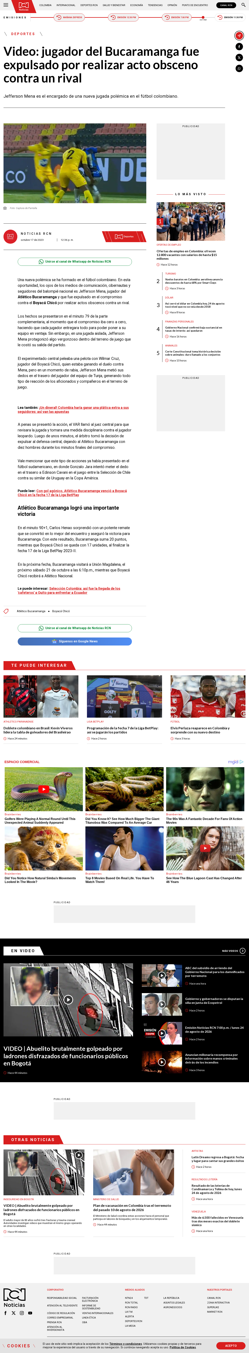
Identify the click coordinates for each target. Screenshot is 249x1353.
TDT (146, 1297)
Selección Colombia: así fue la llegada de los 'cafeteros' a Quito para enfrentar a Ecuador (69, 590)
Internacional (66, 5)
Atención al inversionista (55, 1328)
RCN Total (131, 1302)
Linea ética (89, 1317)
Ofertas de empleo (169, 245)
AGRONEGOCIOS (172, 1307)
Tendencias (155, 5)
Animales (171, 345)
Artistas (197, 1150)
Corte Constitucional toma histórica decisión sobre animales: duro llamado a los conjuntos (193, 353)
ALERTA (129, 1316)
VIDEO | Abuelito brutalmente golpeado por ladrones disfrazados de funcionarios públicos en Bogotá (66, 1056)
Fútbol (175, 721)
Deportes (23, 34)
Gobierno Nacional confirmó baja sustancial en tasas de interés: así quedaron (193, 329)
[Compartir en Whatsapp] (239, 68)
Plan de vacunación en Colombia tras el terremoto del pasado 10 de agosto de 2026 (132, 1207)
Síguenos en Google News (78, 641)
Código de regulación (61, 1313)
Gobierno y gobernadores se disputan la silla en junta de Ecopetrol (214, 1000)
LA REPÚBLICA (171, 1297)
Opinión (172, 5)
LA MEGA (130, 1325)
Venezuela (199, 1211)
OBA (84, 1322)
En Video (23, 950)
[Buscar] (243, 5)
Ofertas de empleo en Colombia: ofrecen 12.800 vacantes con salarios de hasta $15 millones (187, 254)
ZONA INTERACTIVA (218, 1302)
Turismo (170, 273)
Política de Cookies (183, 1347)
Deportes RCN (89, 5)
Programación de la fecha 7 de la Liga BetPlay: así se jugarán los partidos (122, 730)
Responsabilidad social (62, 1297)
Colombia (45, 5)
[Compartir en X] (239, 57)
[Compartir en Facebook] (239, 46)
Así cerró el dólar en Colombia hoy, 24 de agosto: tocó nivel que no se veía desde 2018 (195, 305)
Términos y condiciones (125, 1343)
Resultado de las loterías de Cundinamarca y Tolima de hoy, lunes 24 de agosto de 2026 (217, 1189)
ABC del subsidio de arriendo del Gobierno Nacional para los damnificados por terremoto (215, 971)
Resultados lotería (204, 1179)
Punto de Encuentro (195, 5)
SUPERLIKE (213, 1307)
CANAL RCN (226, 5)
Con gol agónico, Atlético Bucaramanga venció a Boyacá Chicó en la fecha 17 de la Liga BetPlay (72, 493)
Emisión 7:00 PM (180, 17)
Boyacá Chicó (61, 611)
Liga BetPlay (95, 721)
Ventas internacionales (97, 1313)
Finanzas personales (179, 321)
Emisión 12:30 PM (126, 17)
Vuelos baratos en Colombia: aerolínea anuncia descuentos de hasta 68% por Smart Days (194, 281)
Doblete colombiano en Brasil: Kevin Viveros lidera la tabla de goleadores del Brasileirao (38, 730)
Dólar (169, 297)
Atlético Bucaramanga (31, 611)
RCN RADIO (131, 1307)
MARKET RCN (214, 1311)
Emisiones (15, 17)
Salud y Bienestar (114, 5)
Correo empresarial (60, 1317)
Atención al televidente (62, 1305)
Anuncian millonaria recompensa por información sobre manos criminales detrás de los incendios (211, 1058)
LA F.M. (129, 1311)
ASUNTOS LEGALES (174, 1302)
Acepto (231, 1345)
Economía (136, 5)
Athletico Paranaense (18, 721)
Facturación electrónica (90, 1299)
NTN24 (129, 1297)
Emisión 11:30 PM (233, 17)
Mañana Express (72, 17)
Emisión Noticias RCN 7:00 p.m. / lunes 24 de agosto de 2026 (214, 1029)
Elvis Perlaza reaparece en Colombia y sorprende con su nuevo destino (200, 730)
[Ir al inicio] (24, 6)
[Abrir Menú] (6, 5)
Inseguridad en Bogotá (19, 1199)
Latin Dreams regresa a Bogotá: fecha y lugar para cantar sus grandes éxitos (218, 1159)
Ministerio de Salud (106, 1199)
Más (230, 950)
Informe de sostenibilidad (91, 1307)
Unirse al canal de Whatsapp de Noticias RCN (78, 261)
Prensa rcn (54, 1322)
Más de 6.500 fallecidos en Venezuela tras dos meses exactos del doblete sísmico (217, 1221)
